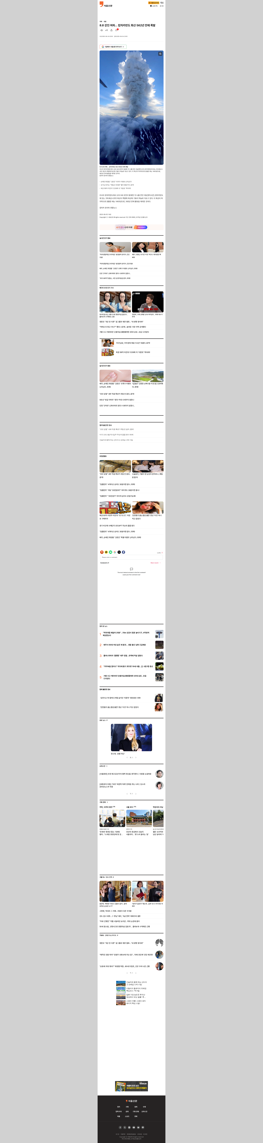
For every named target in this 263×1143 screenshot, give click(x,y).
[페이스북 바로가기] (120, 1127)
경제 (135, 1107)
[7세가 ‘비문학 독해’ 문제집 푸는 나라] (159, 785)
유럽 (105, 21)
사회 (127, 1107)
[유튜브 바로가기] (129, 1127)
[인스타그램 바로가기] (134, 1127)
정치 (118, 1107)
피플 (118, 1116)
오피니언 (102, 766)
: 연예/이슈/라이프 (108, 935)
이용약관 (123, 1134)
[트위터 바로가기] (124, 1127)
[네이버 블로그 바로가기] (143, 1127)
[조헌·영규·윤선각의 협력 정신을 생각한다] (159, 774)
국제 (101, 21)
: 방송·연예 (106, 877)
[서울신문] (106, 4)
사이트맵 (139, 1134)
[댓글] (116, 30)
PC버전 (145, 1134)
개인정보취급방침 (131, 1134)
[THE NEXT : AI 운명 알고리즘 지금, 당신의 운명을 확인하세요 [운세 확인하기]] (132, 227)
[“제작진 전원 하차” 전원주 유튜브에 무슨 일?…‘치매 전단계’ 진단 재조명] (159, 955)
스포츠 (127, 1116)
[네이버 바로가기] (138, 1127)
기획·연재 (103, 802)
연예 (135, 1116)
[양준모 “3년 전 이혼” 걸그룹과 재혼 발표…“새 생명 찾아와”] (159, 943)
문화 (127, 1111)
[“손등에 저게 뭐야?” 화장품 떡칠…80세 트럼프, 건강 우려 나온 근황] (159, 966)
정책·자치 (119, 1111)
